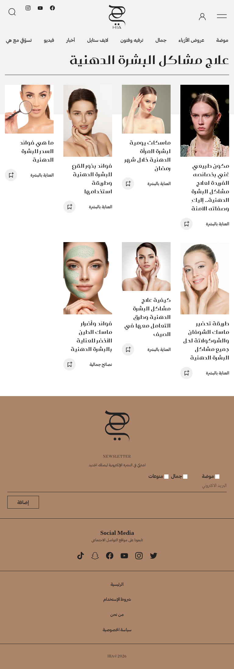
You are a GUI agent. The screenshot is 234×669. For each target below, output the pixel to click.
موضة (222, 40)
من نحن (117, 614)
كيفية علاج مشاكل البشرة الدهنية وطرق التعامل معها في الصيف (147, 317)
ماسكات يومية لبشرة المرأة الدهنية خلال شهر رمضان (148, 155)
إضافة (23, 502)
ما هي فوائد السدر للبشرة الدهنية (37, 151)
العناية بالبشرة (217, 223)
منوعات (156, 476)
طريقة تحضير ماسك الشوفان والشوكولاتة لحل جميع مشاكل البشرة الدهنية (206, 340)
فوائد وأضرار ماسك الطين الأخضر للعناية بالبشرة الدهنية (91, 336)
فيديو (49, 40)
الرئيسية (117, 584)
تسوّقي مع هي (19, 40)
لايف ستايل (97, 40)
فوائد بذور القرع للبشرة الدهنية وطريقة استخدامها (92, 178)
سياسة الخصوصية (117, 629)
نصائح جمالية (101, 364)
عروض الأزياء (191, 40)
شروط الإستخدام (117, 599)
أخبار (70, 40)
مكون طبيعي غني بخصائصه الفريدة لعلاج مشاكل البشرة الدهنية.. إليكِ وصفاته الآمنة (210, 187)
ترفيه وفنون (131, 40)
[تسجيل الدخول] (202, 16)
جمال (160, 40)
